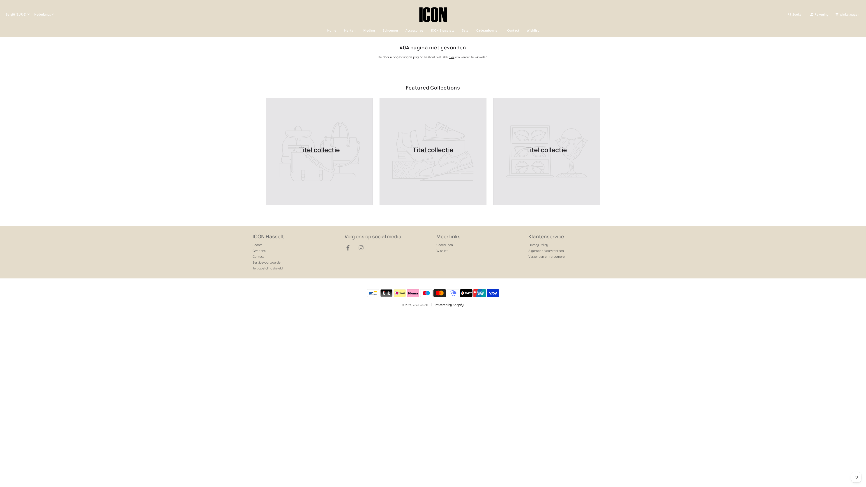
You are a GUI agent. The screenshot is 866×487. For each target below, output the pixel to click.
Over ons (259, 251)
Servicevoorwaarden (267, 262)
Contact (513, 30)
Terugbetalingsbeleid (268, 268)
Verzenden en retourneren (547, 257)
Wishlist (533, 30)
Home (331, 30)
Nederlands (42, 14)
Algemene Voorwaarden (546, 251)
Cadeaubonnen (488, 30)
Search (258, 245)
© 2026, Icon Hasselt (415, 305)
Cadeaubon (444, 245)
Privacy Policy (538, 245)
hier (451, 57)
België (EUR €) (16, 14)
